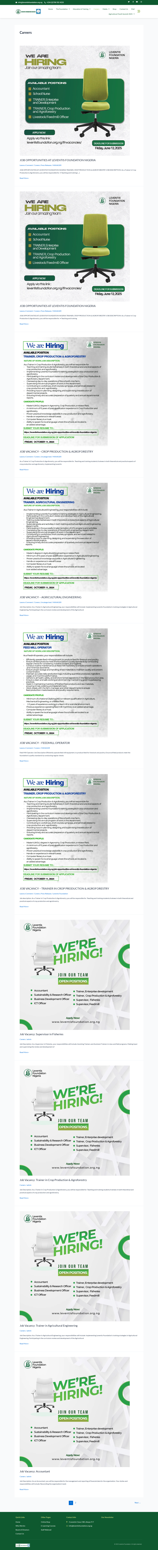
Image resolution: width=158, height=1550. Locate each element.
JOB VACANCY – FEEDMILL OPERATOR (45, 743)
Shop (114, 9)
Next (138, 1503)
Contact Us (124, 9)
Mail (133, 9)
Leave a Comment (26, 165)
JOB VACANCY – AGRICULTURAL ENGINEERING (50, 597)
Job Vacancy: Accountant (35, 1471)
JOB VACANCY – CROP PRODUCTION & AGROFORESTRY (56, 451)
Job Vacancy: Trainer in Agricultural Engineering (48, 1325)
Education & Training (80, 9)
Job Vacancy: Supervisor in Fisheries (41, 1034)
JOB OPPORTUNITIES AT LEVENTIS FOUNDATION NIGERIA (58, 160)
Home (50, 9)
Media (105, 9)
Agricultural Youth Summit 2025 (121, 14)
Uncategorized (46, 457)
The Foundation (62, 9)
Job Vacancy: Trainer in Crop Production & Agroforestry (53, 1180)
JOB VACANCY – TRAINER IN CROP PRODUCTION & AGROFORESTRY (64, 888)
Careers (96, 9)
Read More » (24, 178)
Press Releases (46, 165)
